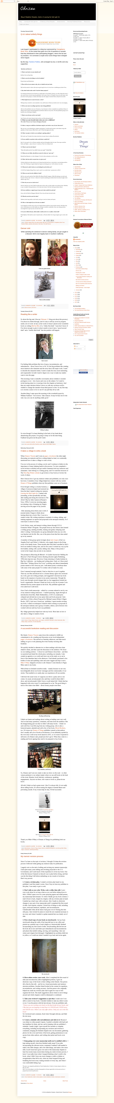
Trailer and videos (24, 24)
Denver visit (25, 228)
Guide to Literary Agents (38, 1076)
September (78, 253)
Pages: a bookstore (25, 849)
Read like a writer (38, 444)
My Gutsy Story (78, 170)
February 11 (45, 319)
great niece (34, 307)
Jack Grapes (54, 540)
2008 (76, 300)
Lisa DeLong (58, 848)
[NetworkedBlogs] (83, 370)
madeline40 (77, 239)
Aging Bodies (78, 166)
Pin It (74, 64)
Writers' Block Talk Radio (80, 211)
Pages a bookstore (28, 621)
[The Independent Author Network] (83, 404)
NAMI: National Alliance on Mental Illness (84, 325)
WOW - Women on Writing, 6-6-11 (82, 209)
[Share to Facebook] (51, 220)
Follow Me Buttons (79, 93)
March (77, 265)
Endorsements (61, 21)
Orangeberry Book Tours (59, 222)
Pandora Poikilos (34, 62)
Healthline (77, 324)
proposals (49, 1076)
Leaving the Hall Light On (31, 21)
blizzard (26, 307)
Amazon (76, 124)
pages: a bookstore (50, 456)
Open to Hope (78, 173)
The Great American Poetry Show (82, 310)
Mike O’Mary (25, 663)
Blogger (70, 1092)
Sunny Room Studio (79, 194)
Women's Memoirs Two (80, 207)
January (78, 290)
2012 (76, 292)
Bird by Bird (35, 326)
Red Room (77, 131)
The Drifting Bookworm (80, 157)
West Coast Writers (79, 201)
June (77, 259)
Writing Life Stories (80, 285)
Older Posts (65, 1080)
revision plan (57, 1076)
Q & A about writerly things (31, 34)
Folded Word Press (79, 183)
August (77, 255)
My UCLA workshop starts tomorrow (84, 283)
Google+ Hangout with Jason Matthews (83, 185)
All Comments (78, 348)
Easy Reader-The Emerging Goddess (83, 181)
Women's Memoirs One (80, 206)
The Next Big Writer (37, 621)
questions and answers (33, 223)
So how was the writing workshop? (83, 281)
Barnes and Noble (79, 126)
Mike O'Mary (63, 848)
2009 (76, 298)
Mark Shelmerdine (58, 620)
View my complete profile (79, 241)
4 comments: (38, 618)
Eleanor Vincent (30, 456)
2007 (76, 302)
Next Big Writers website (32, 473)
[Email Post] (44, 220)
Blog (20, 21)
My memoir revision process (32, 856)
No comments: (39, 220)
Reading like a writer (29, 314)
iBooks (76, 129)
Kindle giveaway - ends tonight (83, 287)
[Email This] (47, 220)
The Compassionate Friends (81, 333)
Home (44, 1080)
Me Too (46, 222)
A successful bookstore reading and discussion (39, 628)
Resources (87, 21)
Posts (76, 346)
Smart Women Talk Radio (80, 193)
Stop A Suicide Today (79, 329)
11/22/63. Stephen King (29, 222)
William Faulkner (52, 444)
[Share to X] (50, 220)
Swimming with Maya (48, 809)
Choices (28, 9)
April (77, 263)
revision (52, 1076)
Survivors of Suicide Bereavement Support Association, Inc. (82, 331)
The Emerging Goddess (80, 308)
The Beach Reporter (79, 196)
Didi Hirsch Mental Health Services (82, 322)
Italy (43, 222)
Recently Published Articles (74, 21)
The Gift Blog (77, 158)
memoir (44, 1076)
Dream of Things (26, 483)
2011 (76, 294)
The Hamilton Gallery (79, 133)
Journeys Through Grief (80, 168)
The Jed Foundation (79, 335)
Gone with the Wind (38, 222)
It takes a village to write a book (33, 451)
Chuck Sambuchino (28, 1076)
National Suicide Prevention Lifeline (83, 327)
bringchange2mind (79, 320)
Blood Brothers (60, 728)
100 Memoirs (77, 160)
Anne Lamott (27, 444)
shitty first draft (46, 444)
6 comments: (39, 1074)
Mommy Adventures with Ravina (82, 186)
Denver (29, 307)
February (78, 267)
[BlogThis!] (48, 220)
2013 (76, 247)
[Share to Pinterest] (53, 220)
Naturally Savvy (78, 172)
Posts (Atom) (30, 1083)
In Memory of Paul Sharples (47, 21)
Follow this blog (83, 372)
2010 (76, 296)
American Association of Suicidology (83, 155)
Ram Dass (41, 223)
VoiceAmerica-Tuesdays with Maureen (83, 199)
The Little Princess (47, 223)
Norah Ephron (51, 222)
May (77, 261)
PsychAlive (77, 175)
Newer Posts (24, 1080)
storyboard (62, 1076)
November (78, 249)
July (77, 257)
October (78, 251)
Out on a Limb (78, 191)
